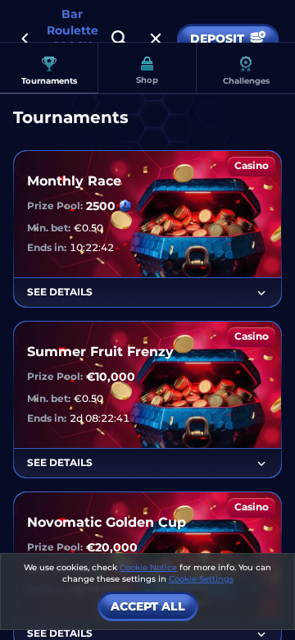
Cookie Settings (201, 579)
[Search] (119, 38)
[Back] (24, 38)
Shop (147, 80)
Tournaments (49, 80)
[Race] (155, 38)
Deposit (217, 38)
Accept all (148, 606)
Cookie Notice (148, 567)
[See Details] (261, 292)
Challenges (246, 80)
